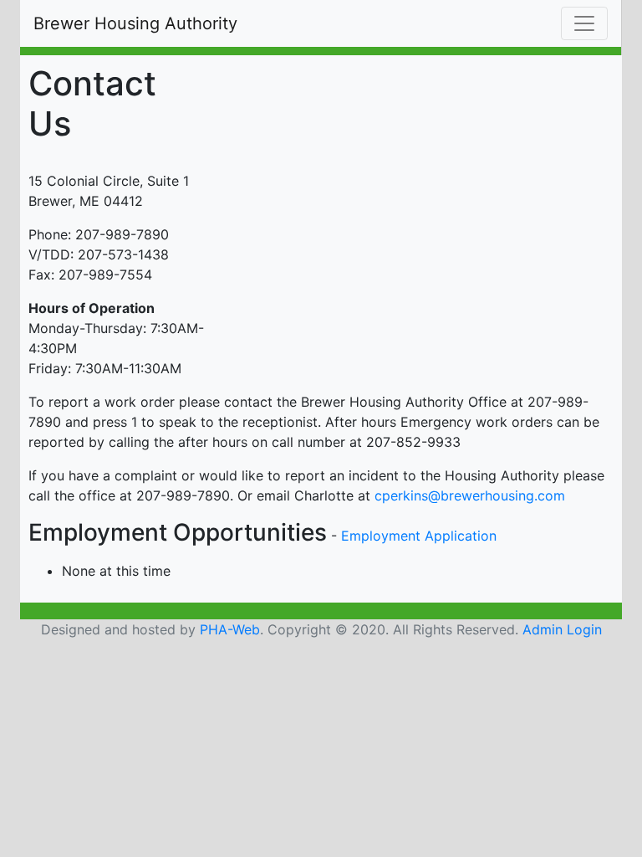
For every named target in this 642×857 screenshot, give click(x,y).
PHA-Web (230, 629)
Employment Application (419, 535)
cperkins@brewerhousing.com (469, 495)
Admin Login (562, 629)
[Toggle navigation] (584, 23)
